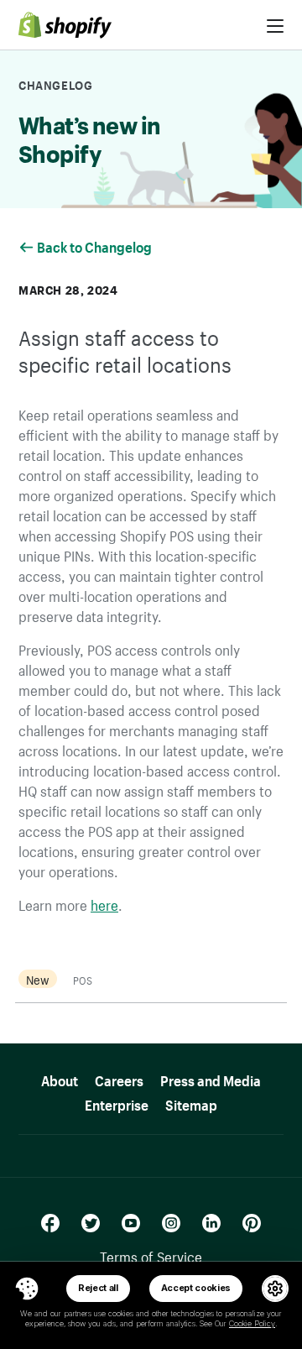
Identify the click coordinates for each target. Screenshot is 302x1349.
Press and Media (210, 1078)
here (104, 903)
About (59, 1078)
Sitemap (191, 1102)
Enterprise (116, 1102)
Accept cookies (196, 1288)
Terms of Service (151, 1255)
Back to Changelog (95, 245)
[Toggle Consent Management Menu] (26, 1288)
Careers (119, 1078)
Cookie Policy (252, 1323)
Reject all (98, 1288)
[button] (26, 1288)
